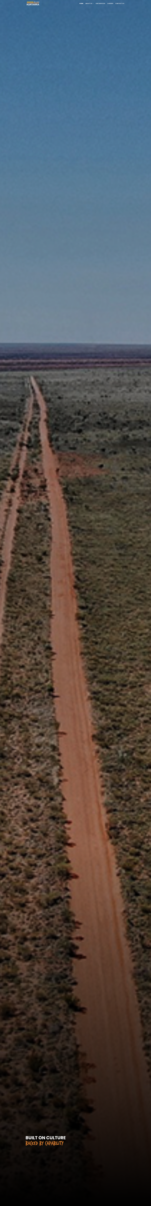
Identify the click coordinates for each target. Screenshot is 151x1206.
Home (81, 3)
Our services (100, 3)
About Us (88, 3)
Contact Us (119, 3)
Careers (110, 3)
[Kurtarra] (34, 3)
